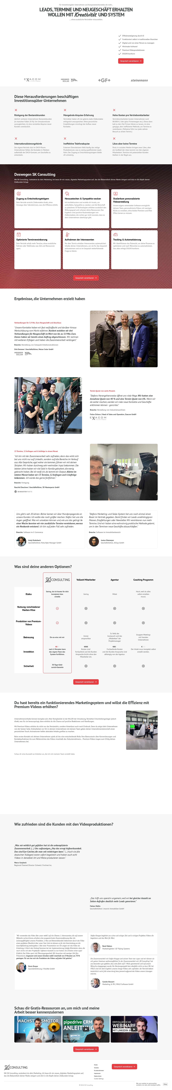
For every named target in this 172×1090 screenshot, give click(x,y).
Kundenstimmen (99, 1070)
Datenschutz (97, 1076)
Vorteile (96, 1068)
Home (95, 1065)
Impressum (97, 1073)
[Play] (38, 1029)
